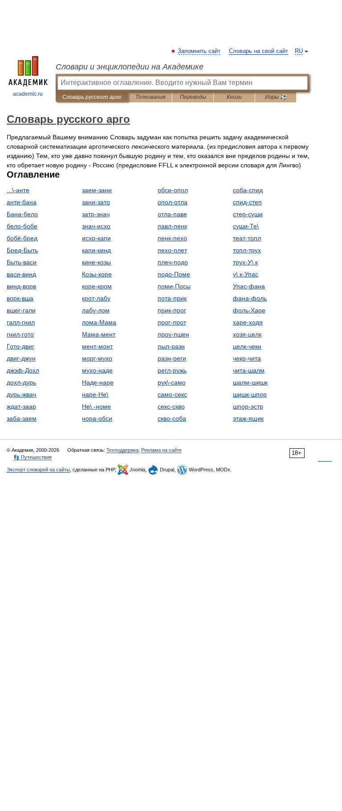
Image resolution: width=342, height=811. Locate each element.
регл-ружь (172, 370)
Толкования (150, 97)
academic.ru (28, 94)
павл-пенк (172, 226)
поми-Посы (174, 286)
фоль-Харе (249, 310)
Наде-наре (98, 382)
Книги (234, 97)
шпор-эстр (248, 406)
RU (299, 51)
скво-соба (172, 418)
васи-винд (21, 274)
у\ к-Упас (245, 274)
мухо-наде (97, 370)
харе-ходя (248, 322)
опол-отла (172, 202)
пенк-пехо (172, 238)
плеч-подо (173, 262)
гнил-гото (20, 334)
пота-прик (172, 298)
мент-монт (97, 346)
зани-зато (96, 202)
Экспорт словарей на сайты (38, 469)
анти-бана (22, 202)
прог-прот (172, 322)
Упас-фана (249, 286)
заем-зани (97, 190)
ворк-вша (20, 298)
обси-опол (173, 190)
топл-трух (247, 250)
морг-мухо (97, 358)
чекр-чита (247, 358)
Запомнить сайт (199, 51)
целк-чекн (247, 346)
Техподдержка (122, 450)
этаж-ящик (248, 418)
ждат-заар (21, 406)
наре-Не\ (95, 394)
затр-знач (96, 214)
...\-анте (18, 190)
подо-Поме (174, 274)
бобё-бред (22, 238)
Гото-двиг (20, 346)
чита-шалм (249, 370)
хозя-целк (247, 334)
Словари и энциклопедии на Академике (130, 66)
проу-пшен (173, 334)
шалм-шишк (250, 382)
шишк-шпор (250, 394)
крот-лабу (96, 298)
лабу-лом (96, 310)
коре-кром (97, 286)
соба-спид (248, 190)
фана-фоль (250, 298)
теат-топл (247, 238)
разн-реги (172, 358)
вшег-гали (21, 310)
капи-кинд (96, 250)
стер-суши (248, 214)
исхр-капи (96, 238)
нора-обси (97, 418)
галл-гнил (21, 322)
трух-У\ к (245, 262)
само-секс (172, 394)
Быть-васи (22, 262)
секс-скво (171, 406)
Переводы (193, 97)
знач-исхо (96, 226)
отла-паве (172, 214)
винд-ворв (21, 286)
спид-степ (247, 202)
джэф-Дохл (23, 370)
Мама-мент (98, 334)
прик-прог (172, 310)
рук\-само (172, 382)
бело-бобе (22, 226)
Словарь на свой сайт (258, 51)
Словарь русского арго (92, 97)
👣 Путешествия (32, 457)
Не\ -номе (96, 406)
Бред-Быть (22, 250)
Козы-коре (97, 274)
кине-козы (96, 262)
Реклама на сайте (161, 450)
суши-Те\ (246, 226)
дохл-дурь (21, 382)
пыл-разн (171, 346)
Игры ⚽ (276, 97)
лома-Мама (99, 322)
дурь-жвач (21, 394)
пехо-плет (172, 250)
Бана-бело (22, 214)
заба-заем (22, 418)
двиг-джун (21, 358)
